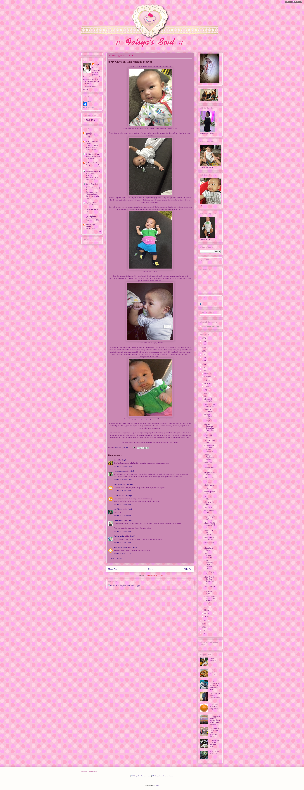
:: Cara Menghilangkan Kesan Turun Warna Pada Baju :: (215, 685)
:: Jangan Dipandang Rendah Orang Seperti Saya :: (209, 428)
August (207, 386)
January (207, 616)
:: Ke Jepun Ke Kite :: (209, 503)
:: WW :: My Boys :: (208, 436)
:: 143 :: (206, 488)
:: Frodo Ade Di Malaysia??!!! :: (209, 525)
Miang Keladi (90, 228)
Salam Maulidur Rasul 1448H (93, 136)
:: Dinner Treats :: (209, 544)
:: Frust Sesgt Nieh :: (208, 549)
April (206, 607)
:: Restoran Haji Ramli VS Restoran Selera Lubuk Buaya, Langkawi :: (215, 720)
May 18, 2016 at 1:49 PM (122, 504)
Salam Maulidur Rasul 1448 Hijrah (93, 157)
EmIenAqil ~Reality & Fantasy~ (93, 172)
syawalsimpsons (119, 471)
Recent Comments (206, 326)
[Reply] (124, 460)
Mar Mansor (118, 509)
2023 (204, 348)
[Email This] (138, 448)
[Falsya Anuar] (85, 105)
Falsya (117, 447)
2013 (204, 627)
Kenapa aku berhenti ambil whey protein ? (93, 166)
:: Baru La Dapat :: (209, 587)
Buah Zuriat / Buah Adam (214, 753)
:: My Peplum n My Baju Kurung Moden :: (215, 696)
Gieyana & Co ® (92, 209)
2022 (204, 351)
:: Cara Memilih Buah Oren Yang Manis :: (215, 707)
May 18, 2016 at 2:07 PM (122, 531)
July (206, 390)
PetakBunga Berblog (90, 225)
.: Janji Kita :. (91, 202)
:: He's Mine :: (209, 507)
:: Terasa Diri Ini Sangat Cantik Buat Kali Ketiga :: (209, 600)
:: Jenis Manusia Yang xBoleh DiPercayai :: (209, 518)
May (206, 396)
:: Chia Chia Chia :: (208, 463)
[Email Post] (134, 447)
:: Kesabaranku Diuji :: (209, 511)
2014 (204, 624)
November (208, 376)
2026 (204, 338)
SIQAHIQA (118, 484)
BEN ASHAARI (91, 162)
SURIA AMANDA (92, 154)
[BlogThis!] (140, 448)
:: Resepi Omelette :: (213, 659)
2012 (204, 630)
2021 (204, 354)
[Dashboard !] (297, 2)
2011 (204, 633)
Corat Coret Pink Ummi (92, 185)
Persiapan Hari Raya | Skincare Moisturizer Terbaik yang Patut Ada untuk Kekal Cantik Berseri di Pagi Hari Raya (93, 193)
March (206, 610)
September (208, 383)
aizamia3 (89, 133)
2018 (204, 364)
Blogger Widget (215, 326)
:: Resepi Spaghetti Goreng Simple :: (208, 417)
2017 (204, 367)
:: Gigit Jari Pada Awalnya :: (209, 473)
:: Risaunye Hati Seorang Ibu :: (209, 405)
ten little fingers (91, 216)
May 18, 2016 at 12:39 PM (123, 479)
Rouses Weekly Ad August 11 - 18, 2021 (93, 219)
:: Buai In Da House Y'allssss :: (208, 532)
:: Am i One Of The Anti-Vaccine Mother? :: (209, 449)
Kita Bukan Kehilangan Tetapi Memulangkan (92, 177)
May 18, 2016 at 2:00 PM (122, 515)
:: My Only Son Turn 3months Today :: (209, 480)
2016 (204, 370)
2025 (204, 341)
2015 (204, 620)
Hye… (88, 211)
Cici (115, 460)
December (208, 373)
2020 (204, 357)
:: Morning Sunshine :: (208, 410)
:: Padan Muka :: (209, 485)
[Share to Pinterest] (147, 448)
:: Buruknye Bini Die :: (209, 492)
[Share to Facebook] (145, 448)
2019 (204, 361)
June (206, 393)
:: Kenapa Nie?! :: (209, 468)
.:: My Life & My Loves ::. (92, 142)
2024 (204, 344)
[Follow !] (288, 2)
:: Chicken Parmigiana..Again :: (209, 457)
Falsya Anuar (87, 101)
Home (150, 569)
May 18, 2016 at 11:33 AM (123, 466)
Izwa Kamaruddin (120, 547)
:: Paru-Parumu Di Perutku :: (209, 538)
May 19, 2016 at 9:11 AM (122, 553)
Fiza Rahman (118, 520)
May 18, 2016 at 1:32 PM (122, 491)
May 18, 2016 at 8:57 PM (122, 542)
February (207, 613)
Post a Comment (116, 558)
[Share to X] (143, 448)
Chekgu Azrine (119, 536)
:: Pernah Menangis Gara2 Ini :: (209, 555)
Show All (98, 232)
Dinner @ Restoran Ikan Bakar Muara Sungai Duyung (92, 147)
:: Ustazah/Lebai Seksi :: (209, 441)
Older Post (188, 569)
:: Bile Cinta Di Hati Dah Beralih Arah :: (209, 580)
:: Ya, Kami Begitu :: (208, 592)
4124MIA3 (117, 495)
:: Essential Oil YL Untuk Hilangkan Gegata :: (215, 743)
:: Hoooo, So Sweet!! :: (208, 400)
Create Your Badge (88, 107)
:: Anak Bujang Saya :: (209, 573)
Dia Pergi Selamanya (92, 205)
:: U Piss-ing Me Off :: (209, 498)
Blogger (156, 785)
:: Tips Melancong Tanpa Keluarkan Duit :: (208, 564)
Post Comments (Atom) (155, 575)
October (207, 380)
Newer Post (112, 569)
